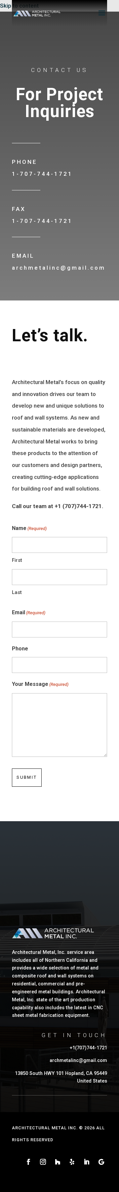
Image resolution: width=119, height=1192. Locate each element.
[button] (102, 17)
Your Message (40, 684)
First (17, 560)
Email (28, 612)
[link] (37, 12)
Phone (20, 648)
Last (17, 592)
